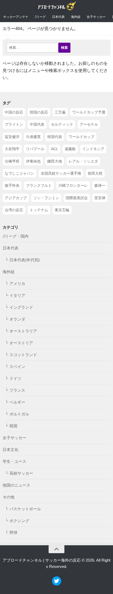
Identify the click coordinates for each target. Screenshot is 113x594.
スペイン (17, 366)
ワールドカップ (81, 137)
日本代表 (58, 17)
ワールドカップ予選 (88, 112)
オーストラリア (23, 331)
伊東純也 (33, 161)
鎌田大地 (54, 161)
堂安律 (99, 198)
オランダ (17, 319)
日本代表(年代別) (24, 260)
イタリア (17, 295)
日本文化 (10, 449)
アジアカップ (16, 198)
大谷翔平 (12, 149)
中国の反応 (14, 112)
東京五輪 (62, 210)
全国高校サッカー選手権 (61, 173)
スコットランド (23, 354)
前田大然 (95, 173)
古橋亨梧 (12, 161)
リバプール (35, 149)
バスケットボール (25, 509)
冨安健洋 (12, 137)
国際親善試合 (77, 198)
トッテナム (39, 210)
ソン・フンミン (46, 198)
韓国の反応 (39, 112)
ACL (54, 149)
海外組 (75, 17)
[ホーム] (56, 7)
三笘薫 (60, 112)
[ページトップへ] (56, 549)
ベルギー (17, 402)
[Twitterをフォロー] (56, 584)
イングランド (21, 307)
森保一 (99, 186)
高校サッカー (21, 473)
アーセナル (89, 124)
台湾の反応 (14, 210)
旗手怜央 (12, 186)
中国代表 (37, 124)
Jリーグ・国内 (15, 236)
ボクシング (19, 520)
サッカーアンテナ (15, 17)
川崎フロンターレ (73, 186)
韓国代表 (54, 137)
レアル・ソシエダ (83, 161)
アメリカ (17, 283)
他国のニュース (16, 485)
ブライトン (14, 124)
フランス (17, 390)
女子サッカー (96, 17)
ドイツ (15, 378)
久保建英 (33, 137)
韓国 (13, 426)
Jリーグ (40, 17)
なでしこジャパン (19, 173)
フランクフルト (39, 186)
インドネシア (93, 149)
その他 (8, 497)
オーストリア (21, 343)
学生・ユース (14, 461)
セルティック (62, 124)
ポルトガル (19, 414)
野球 (13, 532)
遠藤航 (70, 149)
